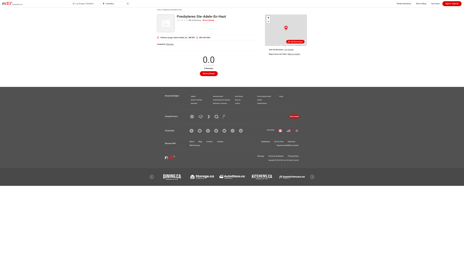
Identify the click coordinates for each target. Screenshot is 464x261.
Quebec (259, 100)
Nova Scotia (239, 96)
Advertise (291, 142)
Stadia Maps (284, 45)
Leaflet (278, 45)
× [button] (127, 3)
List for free (278, 142)
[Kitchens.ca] (261, 177)
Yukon (281, 96)
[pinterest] (208, 130)
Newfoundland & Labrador (221, 100)
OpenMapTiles (291, 45)
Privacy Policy (293, 156)
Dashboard (265, 142)
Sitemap (260, 156)
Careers (220, 142)
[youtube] (224, 130)
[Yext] (194, 116)
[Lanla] (218, 116)
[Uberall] (202, 116)
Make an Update (294, 54)
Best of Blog (421, 4)
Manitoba (194, 103)
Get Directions (296, 42)
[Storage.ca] (202, 177)
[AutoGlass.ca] (232, 177)
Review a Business (404, 4)
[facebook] (191, 130)
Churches (170, 44)
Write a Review (208, 20)
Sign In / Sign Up (452, 4)
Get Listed (435, 4)
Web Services (195, 145)
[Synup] (210, 116)
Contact (209, 142)
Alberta (193, 96)
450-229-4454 (204, 38)
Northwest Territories (220, 103)
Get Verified (289, 50)
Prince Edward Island (264, 96)
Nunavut (238, 100)
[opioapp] (232, 130)
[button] (286, 27)
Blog (200, 142)
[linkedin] (240, 130)
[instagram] (199, 130)
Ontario (237, 103)
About (192, 142)
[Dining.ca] (172, 177)
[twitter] (216, 130)
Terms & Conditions (276, 156)
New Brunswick (218, 96)
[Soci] (223, 116)
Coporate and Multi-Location (287, 145)
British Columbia (196, 100)
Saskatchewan (262, 103)
